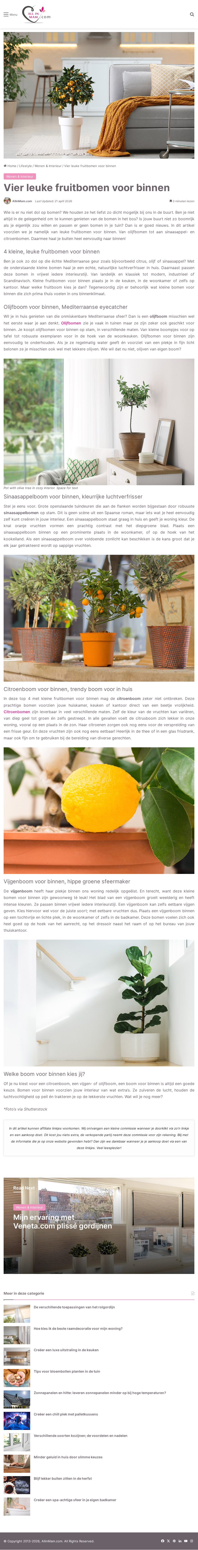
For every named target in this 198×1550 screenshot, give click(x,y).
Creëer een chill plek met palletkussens (66, 1414)
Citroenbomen (17, 711)
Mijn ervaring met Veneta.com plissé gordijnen (62, 1221)
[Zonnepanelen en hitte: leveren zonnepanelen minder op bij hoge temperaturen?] (17, 1399)
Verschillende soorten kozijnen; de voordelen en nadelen (80, 1436)
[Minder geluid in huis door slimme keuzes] (17, 1464)
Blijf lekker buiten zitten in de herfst (63, 1478)
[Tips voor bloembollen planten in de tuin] (17, 1378)
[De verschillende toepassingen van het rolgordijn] (17, 1314)
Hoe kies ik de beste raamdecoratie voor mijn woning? (78, 1328)
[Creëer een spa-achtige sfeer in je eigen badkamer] (17, 1507)
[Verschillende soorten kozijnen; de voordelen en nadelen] (17, 1442)
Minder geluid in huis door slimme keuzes (68, 1457)
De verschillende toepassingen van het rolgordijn (74, 1307)
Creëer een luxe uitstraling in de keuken (66, 1350)
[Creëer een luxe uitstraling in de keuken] (17, 1357)
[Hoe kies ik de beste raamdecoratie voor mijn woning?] (17, 1335)
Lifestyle (25, 166)
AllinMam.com (22, 201)
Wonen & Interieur (48, 166)
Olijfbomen (71, 323)
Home (11, 166)
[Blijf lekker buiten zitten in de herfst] (17, 1485)
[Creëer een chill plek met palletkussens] (17, 1421)
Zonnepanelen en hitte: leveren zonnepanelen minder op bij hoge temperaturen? (100, 1393)
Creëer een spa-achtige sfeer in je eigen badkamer (75, 1500)
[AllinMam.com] (36, 14)
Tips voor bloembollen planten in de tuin (67, 1371)
